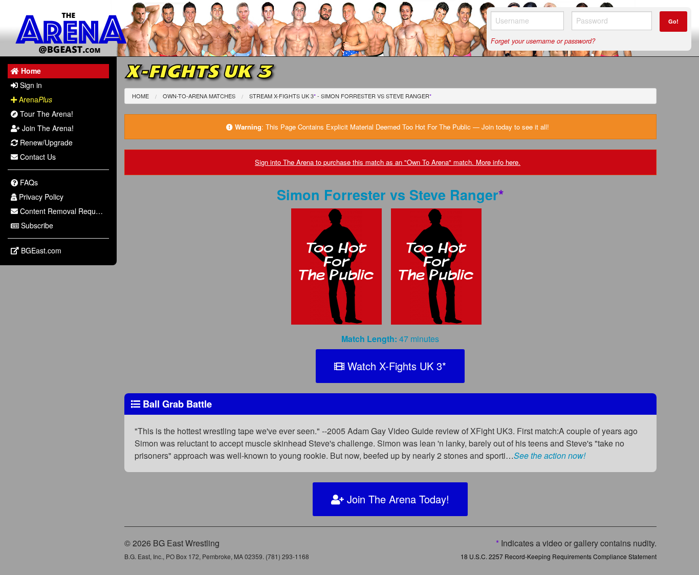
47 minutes (390, 339)
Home (140, 96)
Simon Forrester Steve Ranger (390, 194)
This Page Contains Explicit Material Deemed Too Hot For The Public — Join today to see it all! (407, 127)
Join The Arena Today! (396, 499)
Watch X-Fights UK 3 (395, 365)
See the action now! (549, 455)
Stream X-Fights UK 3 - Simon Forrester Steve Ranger (340, 96)
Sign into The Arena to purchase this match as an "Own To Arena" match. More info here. (387, 162)
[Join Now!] (340, 269)
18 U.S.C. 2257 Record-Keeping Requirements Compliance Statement (559, 556)
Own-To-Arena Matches (199, 96)
